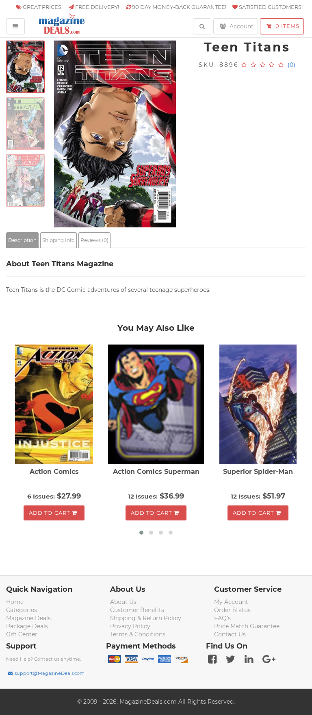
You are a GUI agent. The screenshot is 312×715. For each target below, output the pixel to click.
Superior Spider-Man (258, 471)
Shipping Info (58, 240)
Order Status (232, 610)
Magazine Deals (28, 618)
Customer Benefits (137, 610)
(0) (291, 65)
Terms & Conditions (137, 634)
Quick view (55, 405)
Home (15, 602)
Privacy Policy (130, 626)
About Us (123, 602)
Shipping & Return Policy (145, 618)
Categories (21, 610)
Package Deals (27, 626)
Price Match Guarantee (247, 626)
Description (22, 240)
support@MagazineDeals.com (49, 673)
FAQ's (222, 618)
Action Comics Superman (156, 471)
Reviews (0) (94, 240)
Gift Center (21, 634)
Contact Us (230, 634)
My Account (231, 602)
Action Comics (54, 471)
